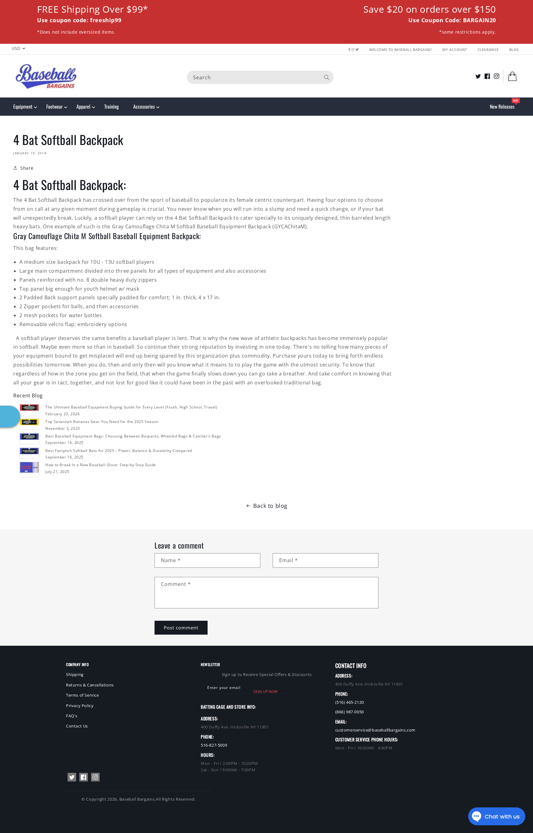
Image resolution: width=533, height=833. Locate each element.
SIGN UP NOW (265, 691)
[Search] (327, 77)
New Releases (502, 106)
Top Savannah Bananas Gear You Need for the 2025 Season (101, 421)
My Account (455, 49)
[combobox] (260, 77)
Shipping (75, 674)
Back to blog (270, 505)
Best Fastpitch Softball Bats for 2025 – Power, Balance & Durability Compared (118, 450)
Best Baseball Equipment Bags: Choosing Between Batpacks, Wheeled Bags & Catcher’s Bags (133, 436)
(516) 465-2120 (349, 702)
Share (26, 168)
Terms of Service (82, 695)
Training (111, 106)
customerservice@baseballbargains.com (375, 730)
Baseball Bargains (137, 799)
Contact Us (77, 726)
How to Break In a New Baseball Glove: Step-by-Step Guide (100, 464)
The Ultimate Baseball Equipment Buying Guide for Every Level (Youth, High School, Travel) (131, 407)
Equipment (22, 106)
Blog (514, 49)
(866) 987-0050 (349, 712)
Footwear (54, 106)
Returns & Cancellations (90, 685)
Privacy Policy (79, 705)
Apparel (83, 106)
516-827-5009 (214, 745)
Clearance (488, 49)
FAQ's (71, 716)
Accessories (144, 106)
